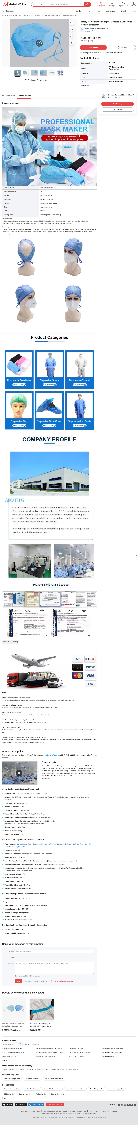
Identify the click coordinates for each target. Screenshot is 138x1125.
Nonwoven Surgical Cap (116, 1089)
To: (13, 957)
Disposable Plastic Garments (112, 1049)
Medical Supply (28, 15)
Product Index (106, 1111)
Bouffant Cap (55, 844)
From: (12, 952)
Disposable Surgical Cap (68, 15)
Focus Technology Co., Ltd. (54, 1117)
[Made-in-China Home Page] (14, 4)
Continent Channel (94, 1111)
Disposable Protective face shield (80, 1052)
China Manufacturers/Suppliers (52, 1111)
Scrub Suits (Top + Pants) (77, 1056)
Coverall (20, 844)
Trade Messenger (36, 1104)
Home (4, 15)
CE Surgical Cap (9, 1094)
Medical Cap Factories (32, 1089)
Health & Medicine (14, 15)
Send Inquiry (93, 47)
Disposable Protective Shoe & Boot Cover (49, 1052)
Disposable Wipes (108, 1056)
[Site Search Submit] (87, 4)
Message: (11, 963)
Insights (114, 1111)
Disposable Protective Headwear (13, 1052)
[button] (81, 4)
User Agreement (80, 1117)
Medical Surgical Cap (96, 1089)
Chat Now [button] (123, 47)
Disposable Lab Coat (76, 1049)
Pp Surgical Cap (41, 1094)
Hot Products (25, 1111)
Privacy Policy (102, 1117)
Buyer (88, 11)
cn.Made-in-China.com (89, 1113)
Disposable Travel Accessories (46, 1056)
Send (18, 981)
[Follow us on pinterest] (131, 1104)
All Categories (9, 11)
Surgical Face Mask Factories (75, 1089)
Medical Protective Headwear (54, 1079)
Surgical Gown (20, 846)
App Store (7, 1104)
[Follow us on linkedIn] (135, 1104)
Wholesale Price (81, 1111)
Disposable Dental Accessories (112, 1052)
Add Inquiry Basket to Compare (39, 80)
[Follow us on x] (122, 1104)
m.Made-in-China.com (74, 1113)
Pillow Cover (35, 844)
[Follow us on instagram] (125, 1104)
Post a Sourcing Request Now (62, 981)
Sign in (133, 6)
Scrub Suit (27, 844)
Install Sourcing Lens (56, 1104)
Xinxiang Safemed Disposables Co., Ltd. (98, 28)
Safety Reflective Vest (9, 1056)
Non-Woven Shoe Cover (32, 1079)
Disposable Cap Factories (52, 1089)
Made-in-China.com (59, 1113)
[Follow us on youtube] (128, 1104)
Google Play (21, 1104)
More (4, 1098)
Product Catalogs (33, 1044)
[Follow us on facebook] (119, 1104)
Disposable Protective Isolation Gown (48, 1049)
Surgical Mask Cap (25, 1094)
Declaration (91, 1117)
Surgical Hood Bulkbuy (58, 1094)
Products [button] (36, 4)
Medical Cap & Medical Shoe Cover (46, 15)
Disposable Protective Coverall (12, 1049)
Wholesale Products (69, 1111)
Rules (134, 11)
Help (98, 11)
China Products (35, 1111)
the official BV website (52, 755)
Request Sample (116, 52)
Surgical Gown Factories (12, 1089)
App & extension (110, 11)
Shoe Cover (45, 844)
